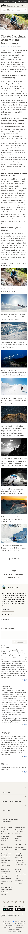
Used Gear (4, 862)
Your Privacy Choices (19, 921)
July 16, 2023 (4, 764)
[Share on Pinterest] (15, 559)
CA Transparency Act (19, 927)
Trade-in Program (6, 865)
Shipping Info (18, 840)
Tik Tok (8, 901)
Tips (18, 577)
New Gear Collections (7, 860)
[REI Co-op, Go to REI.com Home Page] (3, 5)
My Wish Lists (5, 836)
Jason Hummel (5, 46)
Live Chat (3, 894)
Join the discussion (5, 629)
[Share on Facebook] (9, 559)
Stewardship (18, 883)
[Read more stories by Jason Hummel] (4, 587)
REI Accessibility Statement (14, 931)
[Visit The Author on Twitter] (6, 614)
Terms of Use (6, 921)
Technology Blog (19, 880)
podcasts (23, 901)
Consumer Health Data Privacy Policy (14, 925)
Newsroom (18, 878)
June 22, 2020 (5, 647)
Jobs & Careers (5, 871)
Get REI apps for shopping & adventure (14, 906)
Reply (25, 680)
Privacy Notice (6, 923)
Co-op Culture (5, 874)
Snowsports (11, 577)
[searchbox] (14, 10)
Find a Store (4, 892)
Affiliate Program (6, 878)
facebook (12, 901)
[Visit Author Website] (3, 614)
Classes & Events (19, 860)
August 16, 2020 (7, 688)
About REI (17, 871)
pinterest (16, 901)
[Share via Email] (18, 559)
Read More (6, 609)
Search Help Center (6, 889)
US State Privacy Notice (19, 923)
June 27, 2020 (5, 734)
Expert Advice (18, 857)
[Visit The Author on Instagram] (12, 614)
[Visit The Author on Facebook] (9, 614)
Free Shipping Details (21, 849)
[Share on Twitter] (12, 559)
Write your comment (7, 628)
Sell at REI (4, 876)
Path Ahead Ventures (20, 864)
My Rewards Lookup (7, 833)
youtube (19, 901)
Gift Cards (4, 849)
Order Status (18, 829)
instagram (4, 901)
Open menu (25, 5)
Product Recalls (7, 927)
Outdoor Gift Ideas (6, 847)
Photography (19, 574)
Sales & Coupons (19, 847)
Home (2, 32)
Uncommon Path (13, 6)
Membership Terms (14, 929)
